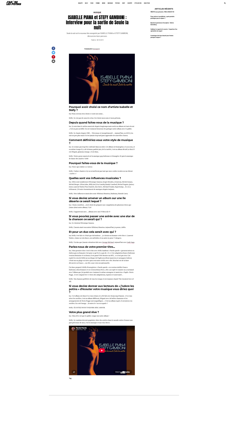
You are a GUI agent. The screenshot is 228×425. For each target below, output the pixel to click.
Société (129, 3)
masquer (96, 49)
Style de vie (137, 3)
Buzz (86, 3)
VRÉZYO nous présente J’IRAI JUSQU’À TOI (162, 12)
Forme (98, 3)
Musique (110, 3)
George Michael (108, 242)
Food (91, 3)
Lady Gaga (130, 242)
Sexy (123, 3)
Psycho (117, 3)
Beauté (80, 3)
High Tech (147, 3)
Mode (103, 3)
